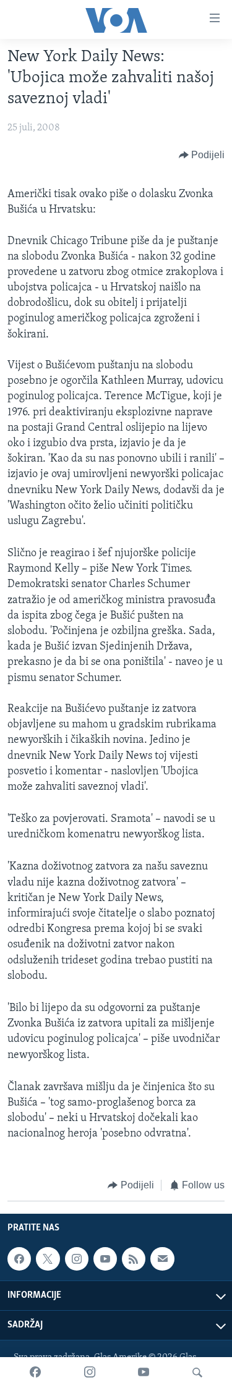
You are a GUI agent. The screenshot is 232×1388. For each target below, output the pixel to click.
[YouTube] (143, 1372)
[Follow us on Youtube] (105, 1259)
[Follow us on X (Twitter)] (47, 1259)
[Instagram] (90, 1372)
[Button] (202, 155)
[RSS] (133, 1259)
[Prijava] (162, 1259)
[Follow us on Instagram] (76, 1259)
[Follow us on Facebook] (19, 1259)
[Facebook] (35, 1372)
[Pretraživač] (197, 1372)
